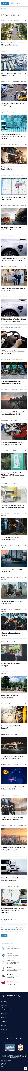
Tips (8, 20)
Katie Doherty (14, 266)
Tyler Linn (23, 81)
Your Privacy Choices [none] (7, 1060)
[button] (7, 1038)
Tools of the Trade (16, 81)
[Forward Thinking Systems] (12, 3)
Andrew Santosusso (15, 20)
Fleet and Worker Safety (13, 327)
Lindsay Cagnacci (16, 483)
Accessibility (3, 1061)
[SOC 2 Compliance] (20, 1047)
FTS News (11, 297)
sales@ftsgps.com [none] (5, 1007)
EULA (2, 1066)
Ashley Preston (20, 825)
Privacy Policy (3, 1063)
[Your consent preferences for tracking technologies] (25, 1068)
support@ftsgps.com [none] (6, 1009)
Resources (3, 8)
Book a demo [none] (5, 3)
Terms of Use (3, 1064)
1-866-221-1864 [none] (4, 1005)
